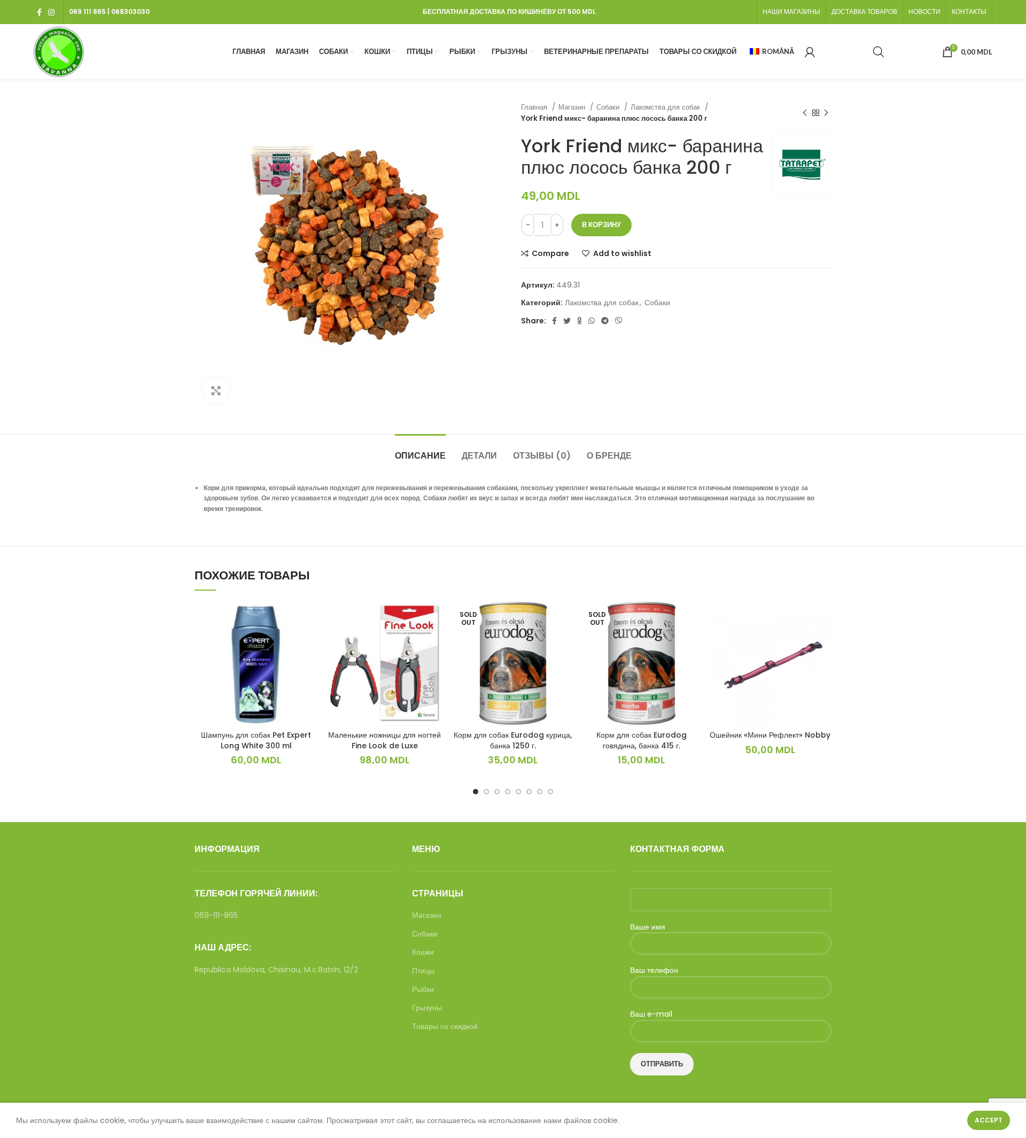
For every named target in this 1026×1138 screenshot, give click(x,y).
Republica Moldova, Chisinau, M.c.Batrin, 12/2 (276, 969)
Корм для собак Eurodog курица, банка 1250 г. (513, 740)
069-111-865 (216, 915)
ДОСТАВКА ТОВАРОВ (864, 11)
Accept (988, 1120)
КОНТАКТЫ (969, 11)
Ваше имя (647, 927)
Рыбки (423, 990)
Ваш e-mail (651, 1014)
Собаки (608, 107)
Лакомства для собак (666, 107)
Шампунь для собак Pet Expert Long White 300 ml (256, 740)
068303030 (130, 11)
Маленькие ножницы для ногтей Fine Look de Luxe (384, 740)
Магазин (572, 107)
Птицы (423, 971)
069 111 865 (87, 11)
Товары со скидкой (445, 1026)
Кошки (423, 952)
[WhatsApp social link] (591, 321)
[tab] (420, 450)
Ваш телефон (654, 970)
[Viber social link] (619, 321)
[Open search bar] (878, 52)
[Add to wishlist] (309, 643)
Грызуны (427, 1008)
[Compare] (309, 619)
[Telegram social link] (605, 321)
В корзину (601, 225)
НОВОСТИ (924, 11)
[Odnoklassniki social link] (579, 321)
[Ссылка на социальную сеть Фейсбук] (39, 12)
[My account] (809, 52)
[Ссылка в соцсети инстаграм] (51, 12)
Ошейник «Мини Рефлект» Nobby (770, 735)
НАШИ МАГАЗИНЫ (791, 11)
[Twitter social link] (567, 321)
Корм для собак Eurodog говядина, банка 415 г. (641, 740)
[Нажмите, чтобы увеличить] (216, 390)
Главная (535, 107)
